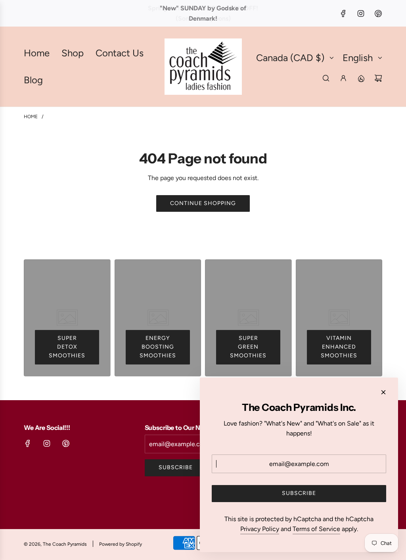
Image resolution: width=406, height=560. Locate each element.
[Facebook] (343, 13)
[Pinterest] (378, 13)
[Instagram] (361, 13)
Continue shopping (203, 203)
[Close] (383, 392)
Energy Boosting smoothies (158, 347)
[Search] (326, 78)
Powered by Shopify (120, 544)
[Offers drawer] (361, 78)
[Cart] (378, 78)
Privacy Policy (259, 529)
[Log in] (343, 78)
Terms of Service (316, 529)
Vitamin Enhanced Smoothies (339, 347)
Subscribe (176, 467)
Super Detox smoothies (67, 347)
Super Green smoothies (248, 347)
